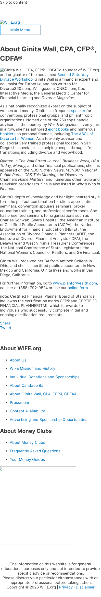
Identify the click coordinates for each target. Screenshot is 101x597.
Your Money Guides (27, 459)
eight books (58, 129)
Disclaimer (85, 587)
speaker (78, 110)
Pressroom (19, 402)
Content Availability (27, 411)
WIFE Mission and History (32, 368)
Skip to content (13, 2)
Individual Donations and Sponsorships (44, 377)
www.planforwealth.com (75, 283)
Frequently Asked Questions (35, 451)
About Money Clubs (27, 442)
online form (78, 287)
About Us (18, 360)
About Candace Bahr (28, 385)
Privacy (66, 587)
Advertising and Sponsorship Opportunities (48, 419)
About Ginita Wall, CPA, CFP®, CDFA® (43, 394)
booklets (7, 134)
